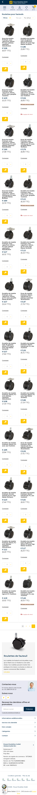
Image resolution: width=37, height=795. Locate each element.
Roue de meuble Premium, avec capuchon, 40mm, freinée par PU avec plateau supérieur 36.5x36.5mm (9, 143)
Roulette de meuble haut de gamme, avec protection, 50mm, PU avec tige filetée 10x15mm (28, 41)
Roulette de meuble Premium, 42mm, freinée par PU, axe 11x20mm (27, 593)
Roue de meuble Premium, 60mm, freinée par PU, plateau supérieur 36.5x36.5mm (27, 296)
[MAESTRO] (33, 779)
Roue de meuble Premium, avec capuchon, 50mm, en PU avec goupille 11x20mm (9, 93)
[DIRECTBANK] (19, 779)
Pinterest (8, 697)
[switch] (4, 792)
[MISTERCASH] (14, 779)
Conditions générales (14, 776)
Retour (2, 2)
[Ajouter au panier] (5, 69)
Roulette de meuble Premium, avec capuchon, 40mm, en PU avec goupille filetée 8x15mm (9, 296)
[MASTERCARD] (9, 779)
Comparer (5, 57)
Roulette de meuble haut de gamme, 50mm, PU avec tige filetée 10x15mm (28, 543)
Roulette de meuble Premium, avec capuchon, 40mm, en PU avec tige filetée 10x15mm (27, 245)
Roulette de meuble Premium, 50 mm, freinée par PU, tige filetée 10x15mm (9, 495)
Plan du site (26, 776)
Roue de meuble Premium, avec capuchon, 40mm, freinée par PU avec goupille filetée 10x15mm (28, 143)
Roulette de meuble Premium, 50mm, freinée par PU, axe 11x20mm (27, 495)
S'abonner (29, 709)
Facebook (4, 697)
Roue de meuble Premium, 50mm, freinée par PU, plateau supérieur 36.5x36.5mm (27, 446)
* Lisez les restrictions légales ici (11, 712)
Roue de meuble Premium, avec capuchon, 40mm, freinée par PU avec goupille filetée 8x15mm (9, 194)
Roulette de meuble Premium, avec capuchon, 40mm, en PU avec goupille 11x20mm (28, 194)
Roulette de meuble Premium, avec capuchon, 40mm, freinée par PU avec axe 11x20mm (28, 93)
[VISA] (4, 779)
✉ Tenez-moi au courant (27, 104)
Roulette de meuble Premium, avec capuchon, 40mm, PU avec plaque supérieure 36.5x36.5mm (9, 245)
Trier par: (19, 18)
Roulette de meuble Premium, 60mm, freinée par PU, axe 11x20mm (27, 345)
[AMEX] (23, 779)
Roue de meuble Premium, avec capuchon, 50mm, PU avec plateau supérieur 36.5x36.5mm (8, 42)
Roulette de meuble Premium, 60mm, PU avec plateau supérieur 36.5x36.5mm (9, 396)
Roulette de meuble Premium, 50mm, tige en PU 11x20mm (9, 592)
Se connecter (19, 9)
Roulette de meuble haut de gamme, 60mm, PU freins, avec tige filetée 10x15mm (9, 346)
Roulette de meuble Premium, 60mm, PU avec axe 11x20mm (9, 444)
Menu (4, 9)
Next (33, 626)
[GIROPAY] (28, 779)
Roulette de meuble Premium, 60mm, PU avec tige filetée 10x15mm (28, 395)
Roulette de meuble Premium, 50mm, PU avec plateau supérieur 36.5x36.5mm (9, 544)
